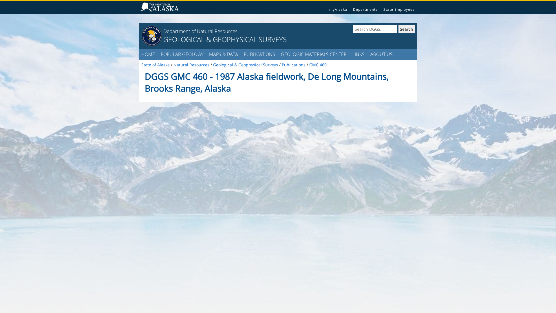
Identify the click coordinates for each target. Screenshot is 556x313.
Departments (365, 9)
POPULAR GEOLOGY (182, 54)
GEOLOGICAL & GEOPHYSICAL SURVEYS (225, 39)
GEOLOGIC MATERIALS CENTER (314, 54)
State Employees (399, 9)
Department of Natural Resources (200, 31)
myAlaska (338, 9)
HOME (148, 54)
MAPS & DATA (223, 54)
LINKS (358, 54)
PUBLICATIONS (259, 54)
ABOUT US (381, 54)
